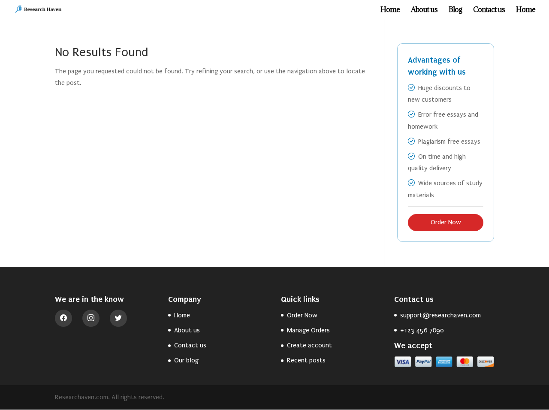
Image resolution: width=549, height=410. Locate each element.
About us (424, 10)
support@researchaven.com (440, 315)
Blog (455, 10)
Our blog (186, 360)
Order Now (446, 222)
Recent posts (306, 360)
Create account (309, 345)
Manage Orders (308, 330)
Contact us (489, 10)
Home (390, 10)
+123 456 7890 (422, 330)
